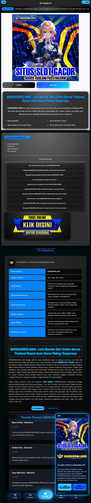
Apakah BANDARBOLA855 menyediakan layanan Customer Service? (45, 189)
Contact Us (53, 408)
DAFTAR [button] (52, 85)
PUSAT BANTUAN (79, 487)
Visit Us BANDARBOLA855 (45, 250)
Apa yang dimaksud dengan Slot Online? (45, 179)
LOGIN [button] (19, 85)
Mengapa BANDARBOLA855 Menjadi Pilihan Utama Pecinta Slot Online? (44, 170)
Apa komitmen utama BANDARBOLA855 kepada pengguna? (44, 198)
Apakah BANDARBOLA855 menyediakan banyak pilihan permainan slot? (44, 203)
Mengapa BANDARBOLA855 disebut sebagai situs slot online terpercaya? (44, 208)
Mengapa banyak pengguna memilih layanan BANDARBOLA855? (45, 175)
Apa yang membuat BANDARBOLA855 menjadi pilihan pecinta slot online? (44, 194)
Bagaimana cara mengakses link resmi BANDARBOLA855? (44, 184)
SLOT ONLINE (48, 382)
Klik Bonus (38, 408)
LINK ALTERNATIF (65, 487)
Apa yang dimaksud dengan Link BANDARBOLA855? (44, 165)
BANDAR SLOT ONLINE (66, 362)
